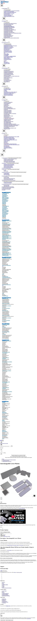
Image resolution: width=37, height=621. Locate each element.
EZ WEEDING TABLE (7, 112)
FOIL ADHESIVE (6, 62)
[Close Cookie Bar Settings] (0, 614)
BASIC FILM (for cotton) (7, 50)
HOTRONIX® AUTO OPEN (8, 31)
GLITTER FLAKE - (10, 56)
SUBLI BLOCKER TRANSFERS (9, 13)
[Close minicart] (1, 449)
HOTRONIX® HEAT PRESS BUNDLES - (10, 23)
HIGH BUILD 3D (6, 49)
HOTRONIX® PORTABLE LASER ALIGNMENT (11, 124)
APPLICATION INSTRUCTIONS (9, 16)
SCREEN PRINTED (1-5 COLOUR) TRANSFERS (11, 10)
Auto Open (14, 545)
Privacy (3, 585)
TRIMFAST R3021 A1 (7, 120)
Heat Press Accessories (6, 460)
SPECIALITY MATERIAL (8, 52)
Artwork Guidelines (5, 594)
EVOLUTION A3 (6, 79)
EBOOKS (5, 135)
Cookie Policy (29, 618)
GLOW (6, 55)
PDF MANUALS (6, 145)
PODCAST (5, 142)
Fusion (18, 545)
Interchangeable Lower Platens (7, 461)
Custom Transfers (4, 8)
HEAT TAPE (6, 106)
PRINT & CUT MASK (7, 75)
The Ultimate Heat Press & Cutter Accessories (9, 459)
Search (1, 446)
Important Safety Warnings (6, 595)
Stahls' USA (4, 598)
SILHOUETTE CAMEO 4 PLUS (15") (10, 92)
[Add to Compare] (3, 536)
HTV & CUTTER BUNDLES (8, 95)
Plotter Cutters (4, 169)
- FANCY (5, 60)
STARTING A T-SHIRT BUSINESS (9, 138)
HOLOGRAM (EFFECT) (8, 59)
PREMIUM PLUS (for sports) (8, 46)
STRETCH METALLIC (7, 58)
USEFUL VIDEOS (7, 140)
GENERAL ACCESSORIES (8, 102)
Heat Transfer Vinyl (5, 42)
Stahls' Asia (3, 600)
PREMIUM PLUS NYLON (8, 48)
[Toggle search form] (3, 440)
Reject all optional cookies (9, 620)
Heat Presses (4, 163)
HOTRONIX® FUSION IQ (8, 28)
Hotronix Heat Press (22, 508)
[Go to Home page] (4, 3)
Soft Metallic (7, 57)
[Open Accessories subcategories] (7, 99)
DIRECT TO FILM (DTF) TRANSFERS (10, 12)
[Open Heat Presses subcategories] (7, 21)
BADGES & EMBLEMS (7, 15)
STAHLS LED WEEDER (8, 110)
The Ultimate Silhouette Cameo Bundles (8, 186)
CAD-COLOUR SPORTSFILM (8, 71)
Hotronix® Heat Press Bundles (6, 184)
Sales (1, 570)
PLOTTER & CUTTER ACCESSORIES (10, 113)
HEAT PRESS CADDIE (7, 123)
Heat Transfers (9, 550)
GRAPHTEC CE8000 (7, 89)
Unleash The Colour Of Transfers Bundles (8, 187)
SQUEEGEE (6, 109)
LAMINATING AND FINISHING (9, 118)
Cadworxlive (4, 602)
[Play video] (34, 496)
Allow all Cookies (3, 620)
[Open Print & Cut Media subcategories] (8, 68)
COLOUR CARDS (7, 63)
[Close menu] (4, 18)
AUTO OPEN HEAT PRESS (8, 30)
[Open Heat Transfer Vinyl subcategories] (9, 42)
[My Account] (1, 442)
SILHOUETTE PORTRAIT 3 (8, 94)
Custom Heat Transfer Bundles (6, 188)
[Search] (12, 446)
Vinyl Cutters (4, 86)
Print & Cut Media (5, 68)
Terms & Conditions (5, 584)
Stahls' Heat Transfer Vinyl (6, 172)
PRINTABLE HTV (7, 70)
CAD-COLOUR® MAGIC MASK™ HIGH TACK (11, 76)
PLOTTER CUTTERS (7, 88)
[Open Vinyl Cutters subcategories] (7, 86)
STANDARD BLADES (7, 117)
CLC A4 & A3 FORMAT (7, 80)
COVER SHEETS (6, 127)
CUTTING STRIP (6, 114)
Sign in (15, 572)
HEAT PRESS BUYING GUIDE (9, 137)
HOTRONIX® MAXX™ (8, 34)
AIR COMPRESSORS (7, 122)
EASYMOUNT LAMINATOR (8, 119)
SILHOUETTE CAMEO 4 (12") (9, 93)
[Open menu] (1, 5)
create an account (19, 572)
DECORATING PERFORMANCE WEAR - (11, 136)
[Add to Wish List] (1, 536)
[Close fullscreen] (1, 502)
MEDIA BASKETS (7, 115)
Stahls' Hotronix (4, 601)
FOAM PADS (6, 104)
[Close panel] (1, 454)
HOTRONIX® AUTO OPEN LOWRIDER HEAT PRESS (12, 33)
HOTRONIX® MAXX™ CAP (8, 35)
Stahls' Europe (4, 599)
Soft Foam (6, 54)
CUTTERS (5, 91)
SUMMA (5, 90)
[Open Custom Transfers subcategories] (8, 8)
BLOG (5, 148)
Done (1, 615)
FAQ (3, 591)
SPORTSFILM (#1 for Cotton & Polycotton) (10, 45)
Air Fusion (21, 545)
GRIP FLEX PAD (6, 105)
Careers (3, 586)
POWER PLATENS (7, 37)
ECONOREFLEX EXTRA (8, 51)
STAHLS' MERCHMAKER (8, 36)
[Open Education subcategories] (6, 133)
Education (3, 133)
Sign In (1, 443)
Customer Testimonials (5, 593)
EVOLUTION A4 (6, 78)
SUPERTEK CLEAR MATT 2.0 (9, 72)
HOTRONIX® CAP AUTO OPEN (9, 32)
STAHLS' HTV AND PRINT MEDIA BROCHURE (11, 144)
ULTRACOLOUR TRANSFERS (9, 11)
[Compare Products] (1, 440)
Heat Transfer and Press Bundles (8, 24)
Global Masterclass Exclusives (6, 168)
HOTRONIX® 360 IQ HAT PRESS (9, 27)
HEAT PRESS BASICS (7, 147)
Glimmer (6, 53)
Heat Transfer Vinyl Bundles (6, 189)
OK (3, 613)
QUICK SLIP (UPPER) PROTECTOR (9, 108)
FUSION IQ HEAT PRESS (8, 25)
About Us (3, 582)
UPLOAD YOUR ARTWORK (8, 14)
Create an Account (5, 443)
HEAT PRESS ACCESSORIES (8, 121)
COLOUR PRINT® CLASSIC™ (9, 74)
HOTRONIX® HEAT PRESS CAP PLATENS (11, 125)
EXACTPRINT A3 (7, 81)
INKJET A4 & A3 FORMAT (8, 77)
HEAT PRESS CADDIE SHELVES (9, 126)
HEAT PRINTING (6, 146)
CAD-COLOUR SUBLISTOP (8, 73)
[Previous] (1, 497)
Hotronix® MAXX (10, 545)
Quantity (1, 533)
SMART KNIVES (6, 116)
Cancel (2, 613)
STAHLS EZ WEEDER (7, 111)
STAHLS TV (6, 141)
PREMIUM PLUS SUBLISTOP (8, 47)
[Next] (1, 499)
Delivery (3, 592)
